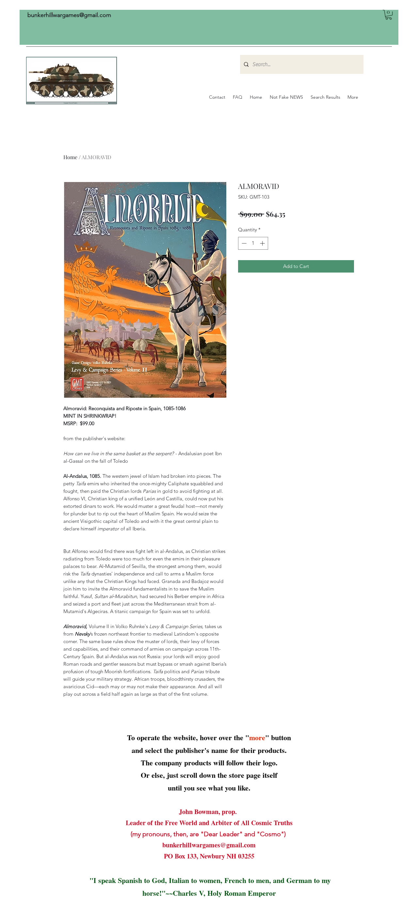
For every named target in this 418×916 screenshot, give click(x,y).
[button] (388, 15)
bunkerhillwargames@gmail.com (69, 15)
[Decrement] (243, 243)
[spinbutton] (253, 243)
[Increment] (263, 243)
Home (70, 157)
